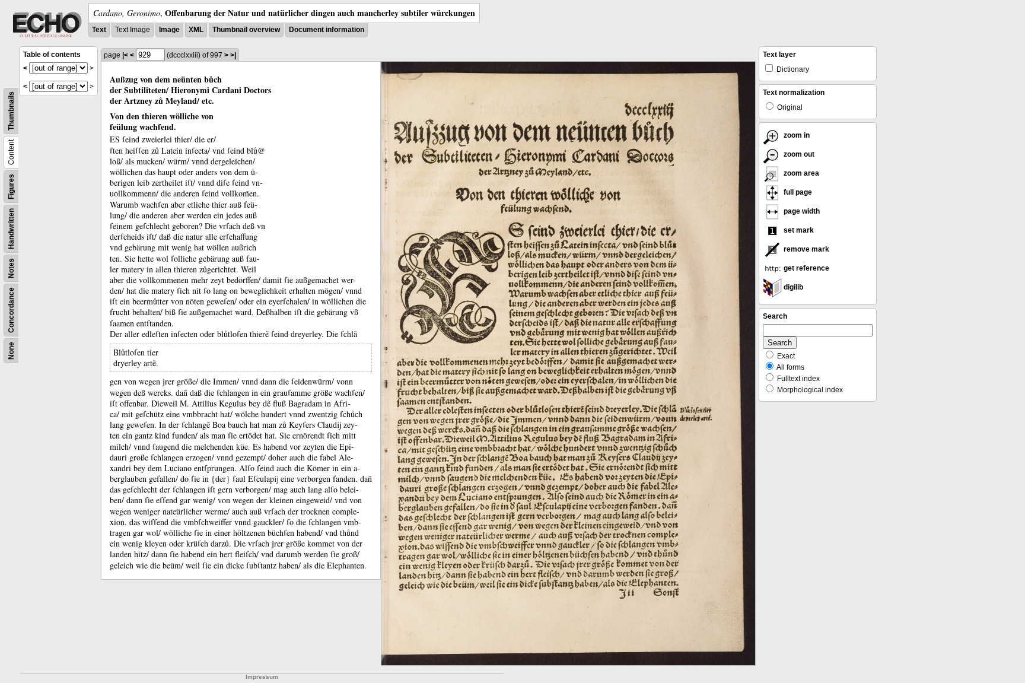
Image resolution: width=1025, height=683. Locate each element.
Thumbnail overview (246, 30)
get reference (805, 268)
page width (801, 211)
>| (233, 55)
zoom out (798, 154)
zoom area (800, 173)
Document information (326, 30)
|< (125, 55)
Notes (11, 268)
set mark (798, 230)
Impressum (262, 677)
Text (99, 30)
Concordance (11, 310)
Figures (11, 186)
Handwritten (11, 228)
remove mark (805, 249)
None (11, 351)
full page (797, 192)
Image (169, 30)
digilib (792, 287)
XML (196, 30)
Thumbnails (11, 111)
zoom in (796, 135)
